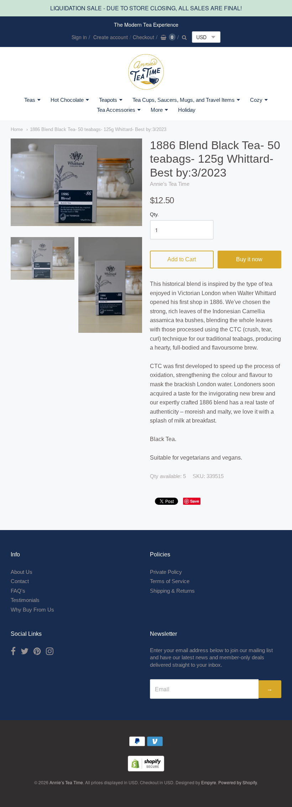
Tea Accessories (116, 110)
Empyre (208, 782)
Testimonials (25, 600)
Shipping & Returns (172, 591)
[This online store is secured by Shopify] (146, 769)
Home (17, 129)
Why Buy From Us (32, 610)
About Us (21, 572)
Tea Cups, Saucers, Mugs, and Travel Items (183, 100)
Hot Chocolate (67, 100)
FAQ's (18, 591)
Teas (29, 100)
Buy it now (249, 259)
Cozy (256, 100)
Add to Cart (181, 259)
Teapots (108, 100)
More (157, 110)
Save (194, 501)
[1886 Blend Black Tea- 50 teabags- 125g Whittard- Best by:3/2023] (42, 258)
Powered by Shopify (237, 782)
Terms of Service (169, 581)
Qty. (154, 214)
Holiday (186, 110)
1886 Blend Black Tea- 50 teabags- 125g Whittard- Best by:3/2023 (98, 129)
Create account (110, 37)
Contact (20, 581)
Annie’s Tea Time (169, 184)
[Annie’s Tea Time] (146, 72)
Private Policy (166, 572)
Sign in (79, 37)
